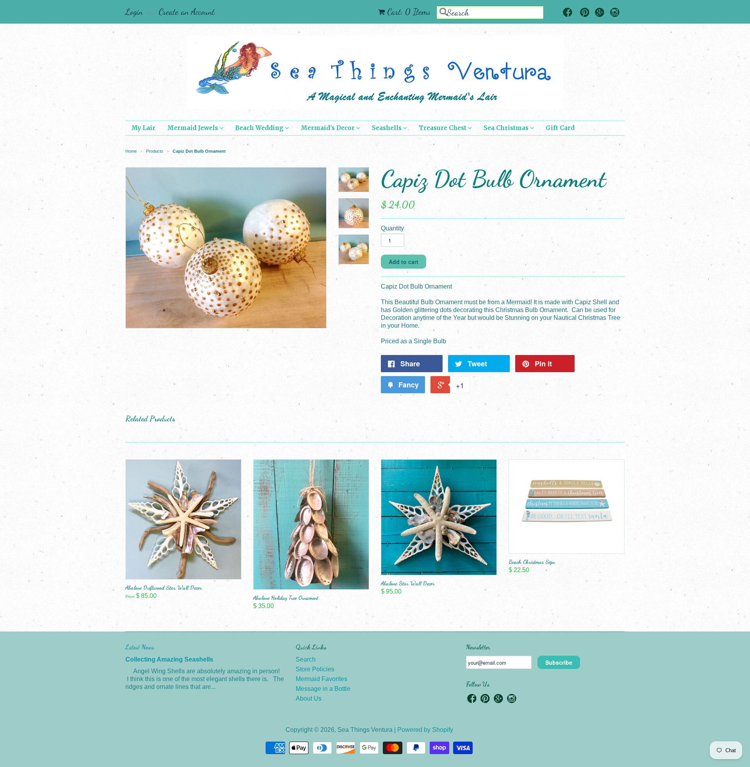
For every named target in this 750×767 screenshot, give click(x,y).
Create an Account (186, 12)
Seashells (387, 128)
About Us (308, 698)
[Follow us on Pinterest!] (584, 13)
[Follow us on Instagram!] (615, 13)
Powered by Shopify (425, 729)
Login (134, 12)
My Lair (143, 128)
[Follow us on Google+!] (599, 13)
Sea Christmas (507, 128)
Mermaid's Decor (328, 128)
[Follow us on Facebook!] (567, 13)
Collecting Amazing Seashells (169, 659)
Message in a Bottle (323, 688)
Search (306, 659)
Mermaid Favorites (321, 679)
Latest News (139, 647)
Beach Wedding (260, 128)
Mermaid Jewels (193, 128)
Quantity (392, 228)
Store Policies (315, 669)
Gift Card (560, 128)
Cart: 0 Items (408, 12)
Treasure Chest (443, 128)
